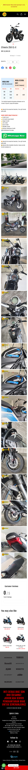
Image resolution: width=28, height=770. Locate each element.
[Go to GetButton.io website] (3, 768)
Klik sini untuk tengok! (14, 10)
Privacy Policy (15, 760)
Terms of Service (7, 760)
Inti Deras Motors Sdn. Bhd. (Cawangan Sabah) (14, 727)
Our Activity (14, 718)
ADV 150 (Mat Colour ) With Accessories (14, 725)
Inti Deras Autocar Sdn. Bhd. (14, 729)
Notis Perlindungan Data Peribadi (14, 723)
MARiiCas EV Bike (14, 733)
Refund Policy (22, 760)
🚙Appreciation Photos (14, 731)
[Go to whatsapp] (4, 765)
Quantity (3, 61)
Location (14, 717)
